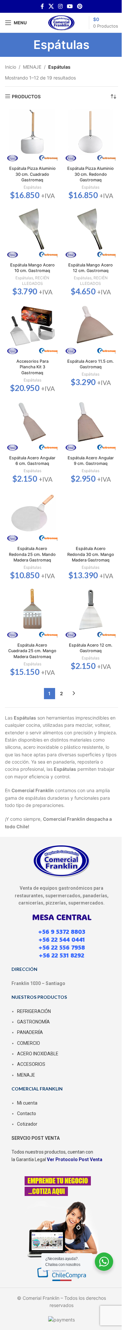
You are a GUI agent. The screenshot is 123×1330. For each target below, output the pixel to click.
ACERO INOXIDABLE (37, 1053)
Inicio (10, 67)
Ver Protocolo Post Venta (74, 1159)
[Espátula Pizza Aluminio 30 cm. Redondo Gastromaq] (90, 135)
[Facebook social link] (42, 6)
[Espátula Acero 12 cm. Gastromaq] (90, 612)
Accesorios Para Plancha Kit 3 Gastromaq (32, 367)
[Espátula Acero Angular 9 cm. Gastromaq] (90, 425)
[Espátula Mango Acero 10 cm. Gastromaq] (32, 232)
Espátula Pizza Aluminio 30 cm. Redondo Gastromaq (90, 174)
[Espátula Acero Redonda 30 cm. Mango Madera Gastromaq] (90, 515)
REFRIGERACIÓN (34, 1011)
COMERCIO (28, 1043)
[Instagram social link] (60, 6)
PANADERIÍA (30, 1032)
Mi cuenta (27, 1103)
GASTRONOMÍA (33, 1021)
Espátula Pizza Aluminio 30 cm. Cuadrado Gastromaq (32, 174)
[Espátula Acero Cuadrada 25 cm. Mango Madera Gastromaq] (32, 612)
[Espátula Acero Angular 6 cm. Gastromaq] (32, 425)
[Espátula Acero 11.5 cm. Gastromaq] (90, 328)
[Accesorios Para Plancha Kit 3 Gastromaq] (32, 328)
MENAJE (32, 67)
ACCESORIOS (31, 1064)
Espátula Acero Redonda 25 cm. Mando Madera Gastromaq (32, 554)
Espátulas (32, 187)
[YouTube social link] (70, 6)
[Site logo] (62, 22)
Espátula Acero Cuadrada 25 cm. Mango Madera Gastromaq (32, 651)
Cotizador (27, 1124)
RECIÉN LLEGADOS (36, 280)
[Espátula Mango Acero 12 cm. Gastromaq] (90, 232)
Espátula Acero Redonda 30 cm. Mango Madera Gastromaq (90, 554)
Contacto (26, 1113)
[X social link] (51, 6)
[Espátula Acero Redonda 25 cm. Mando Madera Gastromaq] (32, 515)
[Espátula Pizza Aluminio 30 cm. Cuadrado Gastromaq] (32, 135)
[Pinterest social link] (80, 6)
